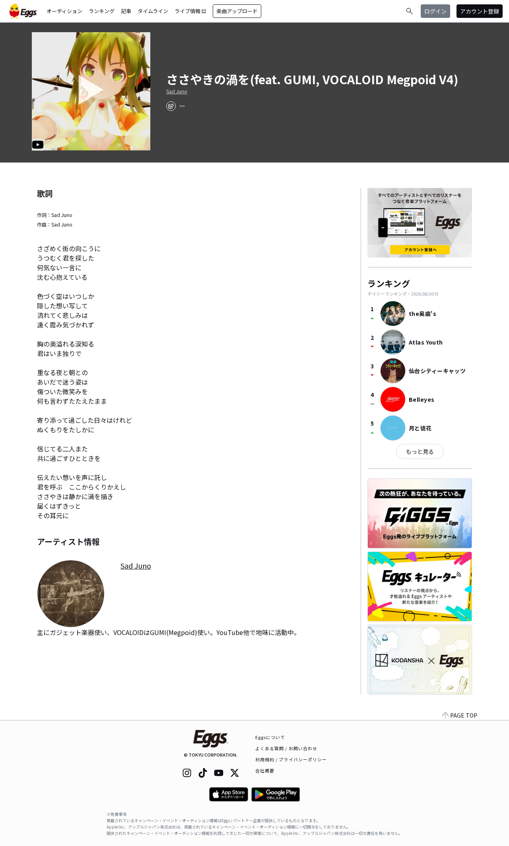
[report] (182, 106)
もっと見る (420, 451)
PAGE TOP (463, 715)
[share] (171, 106)
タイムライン (153, 11)
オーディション (64, 11)
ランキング (102, 11)
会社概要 (264, 770)
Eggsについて (270, 737)
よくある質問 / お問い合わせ (286, 748)
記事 (126, 11)
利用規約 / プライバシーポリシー (291, 759)
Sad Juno (176, 91)
